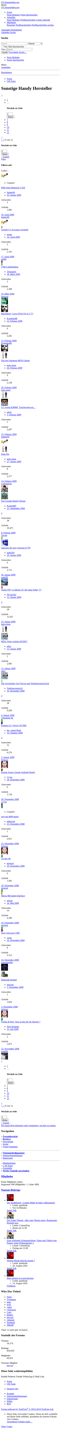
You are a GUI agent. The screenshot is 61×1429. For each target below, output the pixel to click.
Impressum (8, 1158)
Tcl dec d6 (5, 858)
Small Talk (11, 1210)
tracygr (10, 1365)
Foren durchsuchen (28, 15)
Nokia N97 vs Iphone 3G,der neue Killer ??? (21, 590)
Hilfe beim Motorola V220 (13, 187)
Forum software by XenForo (27, 1409)
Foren (9, 12)
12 (8, 132)
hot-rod (10, 1317)
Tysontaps (11, 1299)
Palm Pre (5, 454)
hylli (9, 1304)
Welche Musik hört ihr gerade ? (21, 1260)
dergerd (10, 863)
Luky (9, 1312)
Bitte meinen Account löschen (20, 1278)
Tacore (4, 535)
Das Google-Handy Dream (13, 501)
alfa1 (9, 646)
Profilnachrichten (28, 20)
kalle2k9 (10, 552)
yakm (9, 1307)
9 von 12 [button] (9, 140)
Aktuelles (11, 17)
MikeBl (10, 1325)
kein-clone (11, 365)
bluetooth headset (9, 980)
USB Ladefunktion (9, 267)
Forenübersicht (10, 1136)
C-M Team (8, 1165)
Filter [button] (3, 159)
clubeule (10, 1320)
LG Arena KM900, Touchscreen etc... (18, 407)
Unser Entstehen (10, 1146)
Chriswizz (11, 1310)
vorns (9, 938)
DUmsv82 (11, 594)
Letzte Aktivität (43, 20)
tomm (9, 234)
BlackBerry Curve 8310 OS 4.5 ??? (17, 313)
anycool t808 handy (10, 816)
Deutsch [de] (12, 1389)
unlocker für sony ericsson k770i (15, 548)
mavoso (10, 984)
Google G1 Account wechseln (14, 229)
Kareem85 (11, 506)
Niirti (9, 1297)
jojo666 (4, 1051)
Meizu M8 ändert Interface (13, 896)
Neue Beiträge (13, 15)
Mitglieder (11, 22)
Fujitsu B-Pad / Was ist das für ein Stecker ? (20, 1022)
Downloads (8, 1141)
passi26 (4, 577)
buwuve (4, 296)
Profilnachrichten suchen (43, 25)
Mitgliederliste (9, 1163)
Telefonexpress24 (15, 688)
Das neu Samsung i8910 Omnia (15, 360)
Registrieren (6, 72)
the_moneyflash (14, 730)
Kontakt (10, 1393)
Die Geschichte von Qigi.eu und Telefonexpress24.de (25, 683)
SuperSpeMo (7, 962)
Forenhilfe (7, 1168)
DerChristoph (13, 1026)
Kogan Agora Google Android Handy (18, 772)
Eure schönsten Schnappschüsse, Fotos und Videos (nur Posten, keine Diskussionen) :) (32, 1241)
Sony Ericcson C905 (10, 933)
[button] (3, 5)
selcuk (9, 900)
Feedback (11, 1286)
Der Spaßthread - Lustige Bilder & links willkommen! (31, 1203)
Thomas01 (11, 271)
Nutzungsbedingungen (14, 1153)
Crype (9, 777)
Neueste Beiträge (10, 1189)
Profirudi (11, 1322)
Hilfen (9, 1401)
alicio (9, 412)
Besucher (11, 25)
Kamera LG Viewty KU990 (13, 725)
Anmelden (5, 67)
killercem (11, 821)
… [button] (8, 102)
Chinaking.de (7, 718)
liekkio (10, 1315)
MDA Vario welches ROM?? (14, 641)
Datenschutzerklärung (12, 1155)
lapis (9, 1302)
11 (8, 130)
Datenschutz (12, 1398)
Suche (5, 1144)
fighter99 (11, 192)
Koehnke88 (12, 318)
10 (8, 127)
